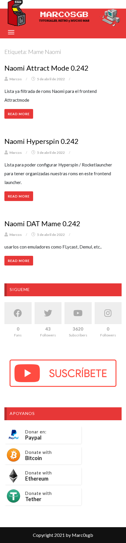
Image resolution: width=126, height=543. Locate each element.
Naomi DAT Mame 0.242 (42, 223)
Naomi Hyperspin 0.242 (41, 141)
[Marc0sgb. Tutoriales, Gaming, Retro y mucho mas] (63, 13)
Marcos (15, 79)
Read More (19, 114)
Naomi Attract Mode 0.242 (46, 68)
